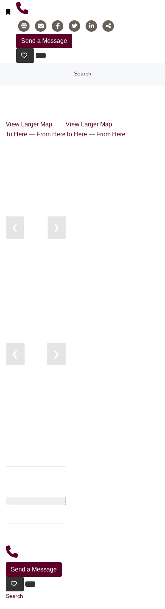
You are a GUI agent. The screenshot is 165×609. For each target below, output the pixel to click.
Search (82, 74)
